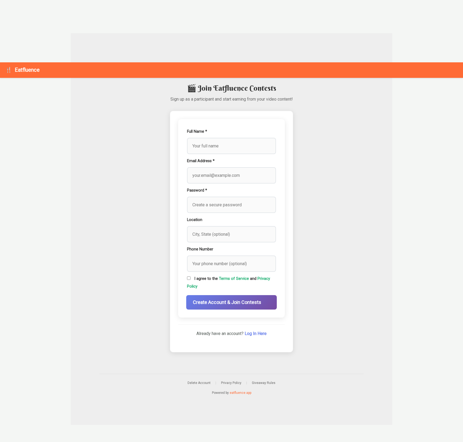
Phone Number (200, 249)
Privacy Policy (231, 383)
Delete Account (199, 383)
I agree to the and (228, 282)
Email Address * (201, 161)
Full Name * (197, 131)
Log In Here (256, 333)
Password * (197, 190)
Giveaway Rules (263, 383)
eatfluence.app (240, 393)
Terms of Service (234, 278)
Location (194, 220)
